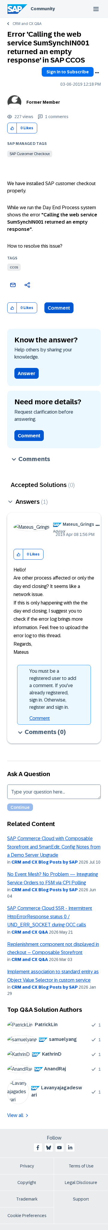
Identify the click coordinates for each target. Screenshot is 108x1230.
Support (81, 1199)
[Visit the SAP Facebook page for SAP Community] (37, 1147)
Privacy (27, 1166)
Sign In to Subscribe (67, 71)
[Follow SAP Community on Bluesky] (48, 1147)
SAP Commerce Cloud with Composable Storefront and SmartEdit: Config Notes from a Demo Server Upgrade (53, 847)
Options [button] (96, 72)
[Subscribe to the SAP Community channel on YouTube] (59, 1147)
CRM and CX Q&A (27, 24)
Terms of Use (81, 1166)
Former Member (43, 102)
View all (15, 1115)
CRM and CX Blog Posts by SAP (44, 862)
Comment (59, 308)
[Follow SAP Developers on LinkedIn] (70, 1147)
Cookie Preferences (27, 1215)
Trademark (27, 1199)
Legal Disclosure (81, 1182)
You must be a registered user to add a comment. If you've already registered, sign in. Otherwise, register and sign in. (52, 689)
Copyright (26, 1182)
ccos (14, 267)
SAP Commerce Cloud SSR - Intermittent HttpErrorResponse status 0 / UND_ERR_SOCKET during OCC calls (49, 916)
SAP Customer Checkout (30, 154)
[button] (12, 128)
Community (43, 8)
